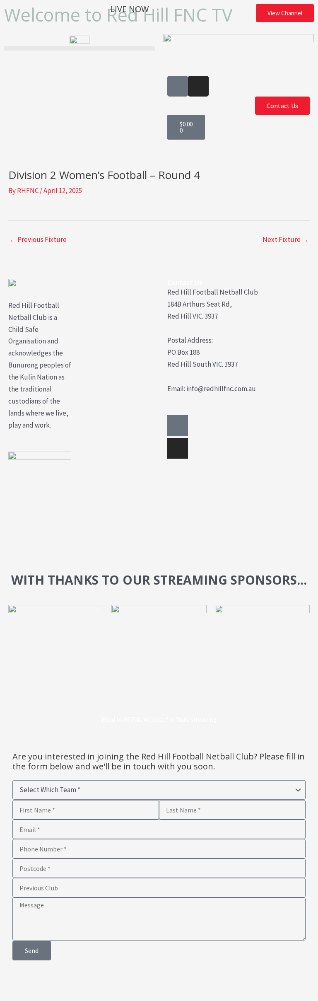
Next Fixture (286, 239)
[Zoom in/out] (11, 981)
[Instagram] (177, 448)
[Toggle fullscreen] (36, 981)
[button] (79, 48)
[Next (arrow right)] (36, 995)
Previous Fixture (38, 239)
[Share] (60, 981)
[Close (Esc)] (84, 981)
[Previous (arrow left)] (11, 995)
